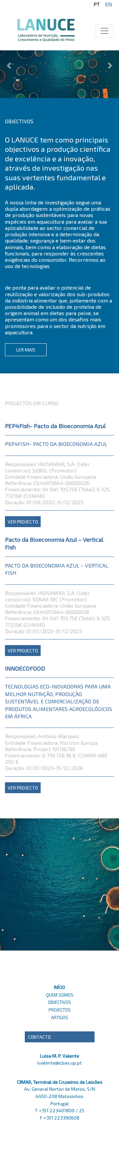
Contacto (39, 1037)
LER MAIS (25, 350)
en (108, 4)
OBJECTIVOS (59, 1002)
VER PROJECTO (23, 521)
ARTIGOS (59, 1017)
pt (97, 4)
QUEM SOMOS (59, 995)
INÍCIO (59, 987)
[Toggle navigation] (104, 30)
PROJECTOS (60, 1010)
